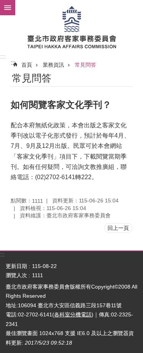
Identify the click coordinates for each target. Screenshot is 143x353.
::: (3, 56)
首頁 (26, 65)
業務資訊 (53, 65)
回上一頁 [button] (118, 228)
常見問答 (85, 65)
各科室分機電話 (73, 314)
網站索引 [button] (7, 7)
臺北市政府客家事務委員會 (71, 26)
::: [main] (13, 62)
